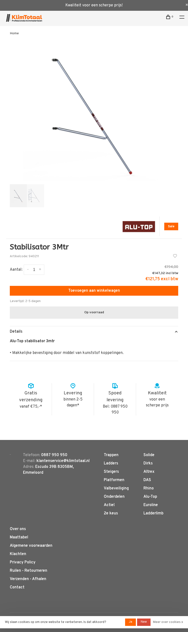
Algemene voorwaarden (31, 545)
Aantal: (16, 269)
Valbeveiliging (116, 488)
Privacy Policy (22, 562)
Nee (144, 622)
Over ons (18, 529)
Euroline (150, 505)
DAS (147, 480)
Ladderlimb (153, 513)
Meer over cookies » (168, 622)
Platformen (114, 480)
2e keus (111, 513)
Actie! (109, 505)
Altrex (148, 471)
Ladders (111, 463)
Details (16, 331)
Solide (148, 455)
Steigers (111, 471)
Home (14, 33)
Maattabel (19, 537)
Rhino (148, 488)
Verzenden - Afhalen (28, 579)
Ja (130, 622)
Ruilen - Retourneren (28, 570)
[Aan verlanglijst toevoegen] (175, 256)
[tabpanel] (94, 113)
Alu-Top (150, 496)
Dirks (148, 463)
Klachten (18, 554)
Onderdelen (114, 496)
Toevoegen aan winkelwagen (94, 290)
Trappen (111, 455)
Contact (17, 587)
